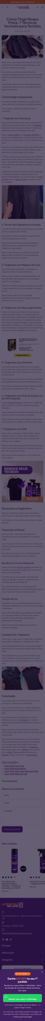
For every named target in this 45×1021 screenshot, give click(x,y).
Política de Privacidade (23, 1017)
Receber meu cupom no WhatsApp (23, 999)
